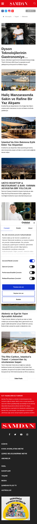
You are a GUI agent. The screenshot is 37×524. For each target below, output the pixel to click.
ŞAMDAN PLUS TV (9, 485)
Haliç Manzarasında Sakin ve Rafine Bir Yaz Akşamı (17, 99)
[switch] (32, 266)
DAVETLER (6, 471)
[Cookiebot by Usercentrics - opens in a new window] (22, 223)
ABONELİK (5, 458)
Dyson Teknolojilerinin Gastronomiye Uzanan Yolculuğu (16, 53)
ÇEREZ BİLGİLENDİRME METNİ (14, 454)
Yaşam (17, 16)
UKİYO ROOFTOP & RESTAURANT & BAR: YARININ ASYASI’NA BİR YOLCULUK (18, 186)
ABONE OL (31, 11)
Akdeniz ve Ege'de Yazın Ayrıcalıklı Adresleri (14, 315)
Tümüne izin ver (18, 287)
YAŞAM (4, 476)
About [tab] (30, 228)
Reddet (18, 299)
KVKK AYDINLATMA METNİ (12, 449)
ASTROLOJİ (6, 490)
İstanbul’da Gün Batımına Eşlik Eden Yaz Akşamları (18, 143)
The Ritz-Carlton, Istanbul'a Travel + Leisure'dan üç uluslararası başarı (16, 359)
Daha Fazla (18, 378)
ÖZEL (3, 466)
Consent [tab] (6, 228)
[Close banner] (34, 223)
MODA (4, 481)
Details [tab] (18, 228)
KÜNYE (4, 444)
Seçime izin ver (18, 293)
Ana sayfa (8, 16)
